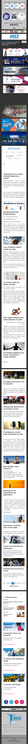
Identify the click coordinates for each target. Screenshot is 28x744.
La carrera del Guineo (12, 657)
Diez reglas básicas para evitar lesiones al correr (13, 291)
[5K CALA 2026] (14, 4)
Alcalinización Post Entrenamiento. (11, 186)
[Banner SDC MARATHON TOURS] (14, 111)
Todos (7, 125)
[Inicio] (4, 556)
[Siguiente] (22, 556)
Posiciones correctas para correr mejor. (12, 499)
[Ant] (6, 556)
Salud (9, 131)
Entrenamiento (10, 128)
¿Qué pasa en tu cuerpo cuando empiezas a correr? (13, 149)
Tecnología (19, 128)
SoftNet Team (17, 713)
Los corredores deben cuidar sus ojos (12, 221)
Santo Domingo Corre (10, 617)
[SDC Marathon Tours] (14, 682)
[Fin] (24, 556)
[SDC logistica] (14, 84)
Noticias (13, 125)
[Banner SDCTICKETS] (14, 97)
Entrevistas (17, 131)
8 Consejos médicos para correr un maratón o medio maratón (13, 327)
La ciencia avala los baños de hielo (11, 256)
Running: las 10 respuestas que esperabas (9, 465)
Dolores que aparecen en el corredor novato (13, 380)
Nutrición (20, 125)
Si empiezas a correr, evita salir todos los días (13, 406)
